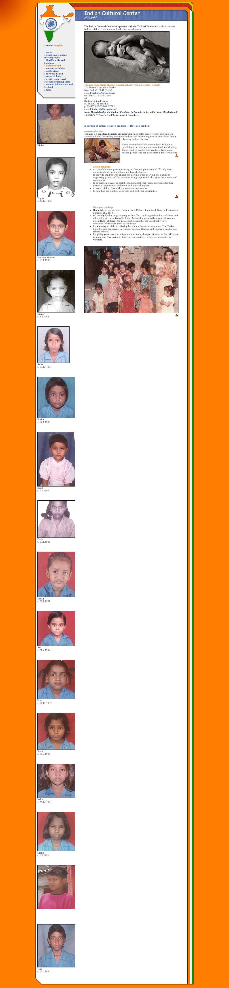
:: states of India (52, 76)
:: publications (51, 71)
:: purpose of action (95, 125)
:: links (47, 89)
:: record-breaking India (57, 81)
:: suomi (48, 45)
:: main (48, 52)
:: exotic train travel (55, 79)
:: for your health (53, 73)
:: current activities (54, 68)
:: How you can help (139, 125)
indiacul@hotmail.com (104, 109)
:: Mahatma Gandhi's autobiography (55, 56)
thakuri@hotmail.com (103, 92)
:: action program (116, 125)
